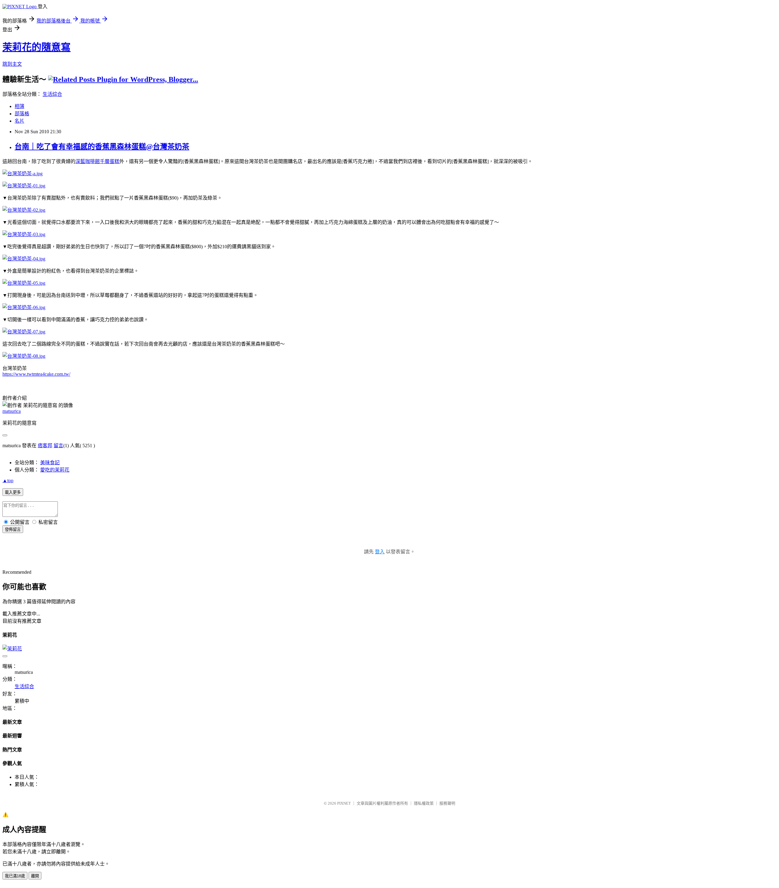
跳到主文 (12, 64)
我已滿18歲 (15, 876)
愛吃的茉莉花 (54, 469)
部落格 (22, 113)
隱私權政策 (424, 803)
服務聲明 (447, 803)
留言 (58, 445)
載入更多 (13, 492)
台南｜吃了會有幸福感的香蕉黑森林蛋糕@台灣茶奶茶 (102, 147)
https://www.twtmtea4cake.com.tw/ (36, 374)
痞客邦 (45, 445)
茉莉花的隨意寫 (36, 47)
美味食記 (50, 462)
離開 (35, 876)
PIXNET (344, 803)
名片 (19, 121)
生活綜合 (52, 94)
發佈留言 (13, 529)
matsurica (11, 411)
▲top (7, 480)
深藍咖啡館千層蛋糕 (97, 161)
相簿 (19, 106)
